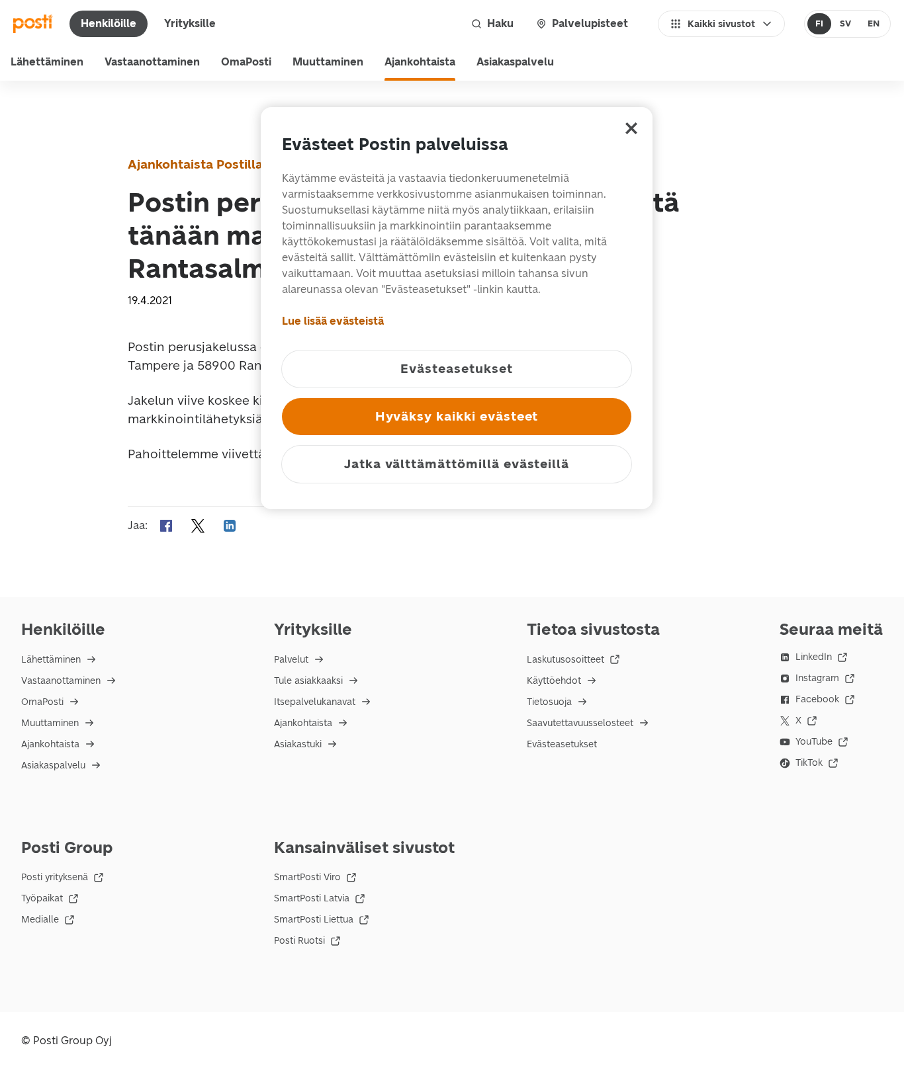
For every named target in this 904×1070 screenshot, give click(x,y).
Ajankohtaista (419, 62)
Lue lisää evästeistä (333, 321)
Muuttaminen (328, 62)
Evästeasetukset (562, 744)
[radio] (819, 23)
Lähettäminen (47, 62)
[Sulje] (631, 128)
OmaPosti (246, 62)
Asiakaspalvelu (515, 62)
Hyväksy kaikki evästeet (457, 416)
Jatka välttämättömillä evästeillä (456, 464)
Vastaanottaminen (152, 62)
